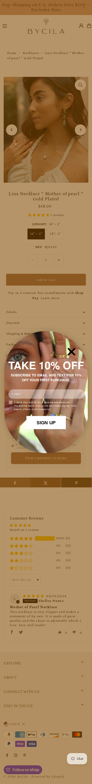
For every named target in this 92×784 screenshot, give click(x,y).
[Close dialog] (71, 351)
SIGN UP (46, 422)
